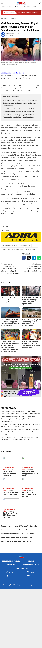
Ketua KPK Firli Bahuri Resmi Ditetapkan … (11, 493)
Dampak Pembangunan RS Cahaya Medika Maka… (19, 526)
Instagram (12, 576)
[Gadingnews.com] (21, 3)
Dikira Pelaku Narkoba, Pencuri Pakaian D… (9, 474)
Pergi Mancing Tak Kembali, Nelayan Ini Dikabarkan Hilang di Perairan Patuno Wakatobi (10, 268)
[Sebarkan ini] (24, 258)
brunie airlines (25, 245)
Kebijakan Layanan (31, 564)
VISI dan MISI (11, 564)
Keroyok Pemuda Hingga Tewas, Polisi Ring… (30, 474)
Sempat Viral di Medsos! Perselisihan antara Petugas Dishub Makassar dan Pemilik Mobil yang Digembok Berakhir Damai (20, 103)
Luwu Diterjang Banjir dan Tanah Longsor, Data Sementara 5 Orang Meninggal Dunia (31, 323)
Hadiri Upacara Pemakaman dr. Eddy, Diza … (17, 538)
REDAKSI (31, 561)
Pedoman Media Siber (11, 561)
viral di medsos (31, 249)
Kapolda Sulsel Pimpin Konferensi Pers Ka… (29, 494)
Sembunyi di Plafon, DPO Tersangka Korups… (10, 515)
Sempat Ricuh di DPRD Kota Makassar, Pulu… (18, 542)
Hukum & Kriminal (9, 468)
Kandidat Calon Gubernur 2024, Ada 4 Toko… (18, 534)
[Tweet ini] (29, 258)
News (4, 469)
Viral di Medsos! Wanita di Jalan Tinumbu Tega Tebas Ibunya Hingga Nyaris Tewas (31, 301)
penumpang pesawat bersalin (12, 249)
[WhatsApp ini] (39, 258)
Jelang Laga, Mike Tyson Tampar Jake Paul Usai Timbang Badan (9, 300)
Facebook (12, 572)
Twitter (32, 572)
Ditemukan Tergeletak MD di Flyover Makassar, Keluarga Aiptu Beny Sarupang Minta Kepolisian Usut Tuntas (20, 419)
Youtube (32, 576)
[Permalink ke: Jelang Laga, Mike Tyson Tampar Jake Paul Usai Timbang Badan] (10, 291)
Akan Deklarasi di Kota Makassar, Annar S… (17, 530)
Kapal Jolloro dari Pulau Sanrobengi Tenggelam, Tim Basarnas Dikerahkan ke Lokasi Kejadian (10, 323)
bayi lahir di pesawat (9, 245)
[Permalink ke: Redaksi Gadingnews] (3, 34)
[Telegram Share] (34, 258)
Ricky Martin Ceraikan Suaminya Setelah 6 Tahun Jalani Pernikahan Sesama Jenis (31, 345)
